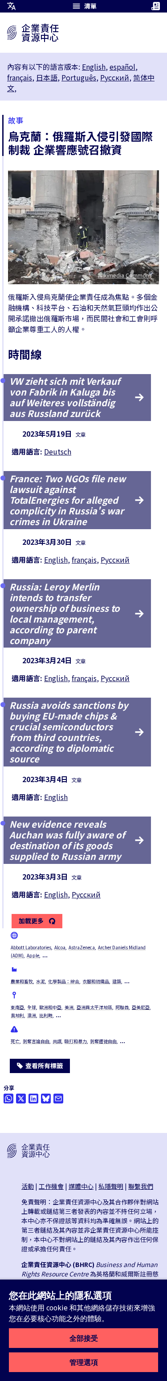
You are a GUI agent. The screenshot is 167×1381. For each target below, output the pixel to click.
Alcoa (59, 947)
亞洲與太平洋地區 (94, 1007)
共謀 (57, 1041)
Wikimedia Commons (125, 275)
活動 (27, 1186)
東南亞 (17, 1007)
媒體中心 (81, 1186)
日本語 (46, 77)
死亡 (15, 1041)
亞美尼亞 (141, 1007)
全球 (31, 1007)
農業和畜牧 (22, 981)
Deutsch (57, 451)
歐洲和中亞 (50, 1007)
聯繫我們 (140, 1186)
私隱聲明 (110, 1186)
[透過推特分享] (21, 1098)
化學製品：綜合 (63, 981)
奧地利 (17, 1015)
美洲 (69, 1007)
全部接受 (83, 1338)
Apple (33, 955)
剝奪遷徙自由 (103, 1041)
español (122, 66)
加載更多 (31, 921)
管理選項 (83, 1362)
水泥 (40, 981)
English (94, 66)
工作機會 (51, 1186)
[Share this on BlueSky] (46, 1098)
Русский (114, 77)
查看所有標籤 (44, 1065)
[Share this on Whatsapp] (8, 1098)
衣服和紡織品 (95, 981)
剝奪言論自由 (36, 1041)
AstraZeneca (82, 947)
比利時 (46, 1015)
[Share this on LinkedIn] (33, 1098)
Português (78, 77)
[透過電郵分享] (58, 1098)
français (19, 77)
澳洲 (31, 1015)
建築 (116, 981)
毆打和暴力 (76, 1041)
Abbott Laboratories (31, 947)
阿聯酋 (122, 1007)
